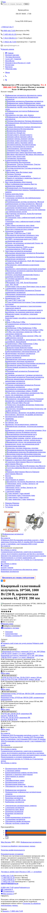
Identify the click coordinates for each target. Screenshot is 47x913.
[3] (6, 612)
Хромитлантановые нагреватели (17, 355)
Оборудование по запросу (15, 480)
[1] (2, 612)
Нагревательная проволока (15, 446)
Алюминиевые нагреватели (15, 288)
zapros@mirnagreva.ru (11, 45)
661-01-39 (9, 34)
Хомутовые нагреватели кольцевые (18, 251)
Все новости (5, 538)
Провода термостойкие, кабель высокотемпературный (25, 456)
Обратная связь (11, 69)
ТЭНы (7, 320)
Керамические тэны (12, 298)
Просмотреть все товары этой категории (18, 578)
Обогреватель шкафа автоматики (17, 397)
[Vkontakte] (6, 831)
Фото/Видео (9, 61)
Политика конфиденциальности (13, 850)
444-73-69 (8, 31)
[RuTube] (7, 838)
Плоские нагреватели (13, 357)
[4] (8, 612)
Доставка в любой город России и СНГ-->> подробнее (21, 872)
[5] (10, 612)
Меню (7, 72)
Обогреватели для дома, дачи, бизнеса (19, 115)
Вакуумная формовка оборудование (18, 182)
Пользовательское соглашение (12, 854)
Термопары (9, 418)
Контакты (9, 67)
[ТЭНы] (3, 2)
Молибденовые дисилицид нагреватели (20, 353)
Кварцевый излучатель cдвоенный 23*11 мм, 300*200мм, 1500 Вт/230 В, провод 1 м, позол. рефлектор (22, 656)
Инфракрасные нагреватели (31, 842)
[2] (4, 612)
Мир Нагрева (6, 842)
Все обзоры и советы (9, 550)
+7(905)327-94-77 (7, 27)
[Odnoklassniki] (5, 833)
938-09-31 (9, 38)
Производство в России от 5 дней (17, 63)
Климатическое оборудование (16, 160)
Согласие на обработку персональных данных (18, 846)
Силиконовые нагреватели (15, 383)
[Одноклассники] (4, 581)
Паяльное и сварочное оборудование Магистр (22, 460)
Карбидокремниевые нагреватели (17, 346)
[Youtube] (6, 835)
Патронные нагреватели (14, 231)
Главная (10, 53)
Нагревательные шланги (14, 416)
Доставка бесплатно (12, 57)
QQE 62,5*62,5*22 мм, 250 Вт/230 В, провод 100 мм (20, 679)
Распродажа (9, 65)
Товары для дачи (11, 170)
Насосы (8, 476)
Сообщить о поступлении (11, 626)
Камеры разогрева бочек (14, 194)
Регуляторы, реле (11, 422)
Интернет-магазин (12, 55)
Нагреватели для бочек (13, 196)
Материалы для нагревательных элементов (21, 424)
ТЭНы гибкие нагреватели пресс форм (19, 225)
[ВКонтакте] (2, 581)
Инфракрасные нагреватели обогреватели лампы (23, 95)
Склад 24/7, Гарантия (13, 59)
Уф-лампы (9, 478)
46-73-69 (9, 42)
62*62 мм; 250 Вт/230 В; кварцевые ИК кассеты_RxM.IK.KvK (15, 718)
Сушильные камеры (12, 491)
